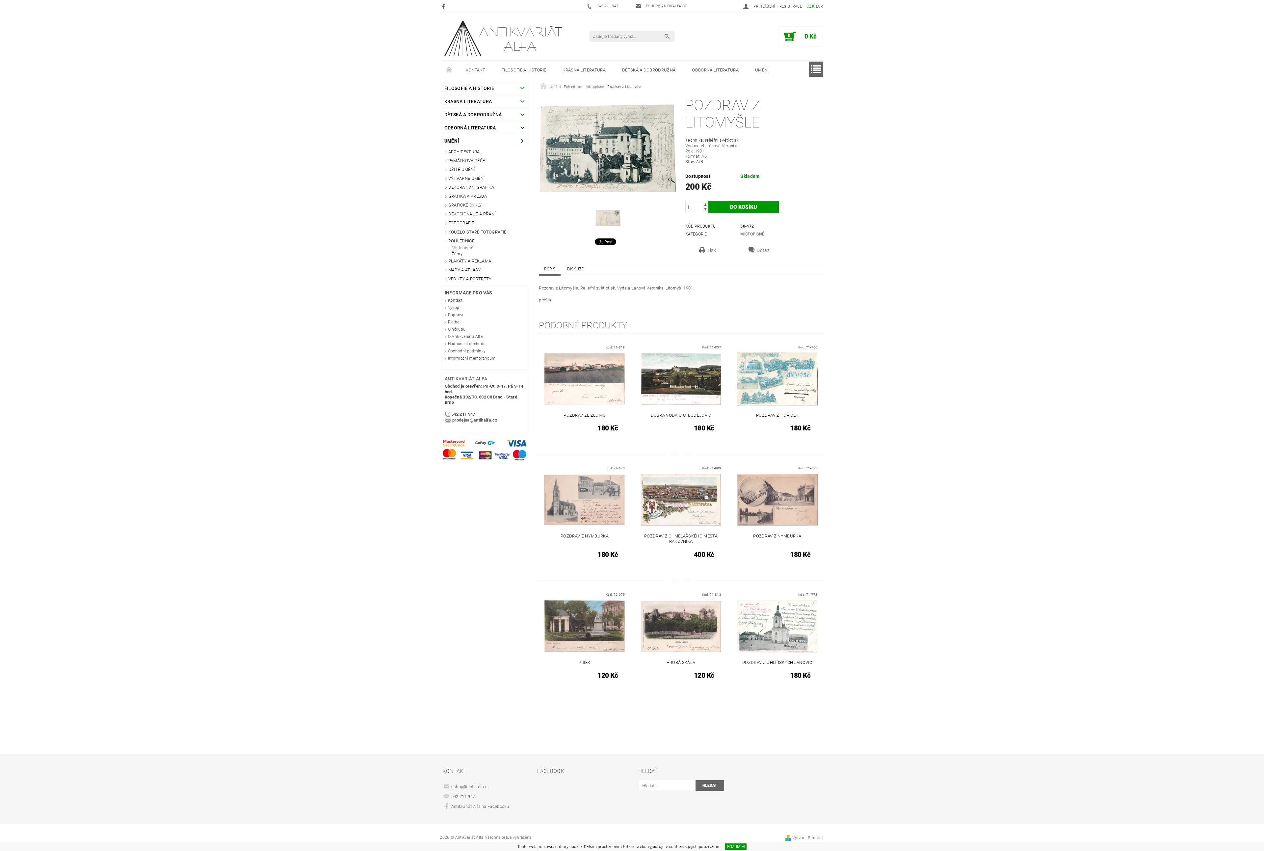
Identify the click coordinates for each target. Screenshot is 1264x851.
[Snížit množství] (705, 210)
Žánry (457, 253)
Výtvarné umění (466, 178)
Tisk (711, 250)
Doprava (455, 315)
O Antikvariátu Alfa (465, 336)
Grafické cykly (465, 205)
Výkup (454, 307)
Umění (762, 70)
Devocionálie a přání (471, 213)
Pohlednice (461, 240)
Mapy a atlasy (464, 269)
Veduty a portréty (469, 278)
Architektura (464, 151)
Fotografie (461, 222)
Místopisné (462, 247)
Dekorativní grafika (471, 187)
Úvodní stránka (449, 70)
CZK (810, 6)
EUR (819, 6)
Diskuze (575, 269)
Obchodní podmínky (467, 351)
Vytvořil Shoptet (807, 837)
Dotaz (763, 250)
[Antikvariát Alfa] (504, 38)
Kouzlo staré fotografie (477, 232)
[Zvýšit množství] (705, 204)
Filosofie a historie (524, 70)
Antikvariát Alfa (466, 378)
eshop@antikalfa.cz (470, 786)
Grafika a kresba (467, 196)
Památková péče (466, 160)
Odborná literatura (715, 70)
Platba (454, 322)
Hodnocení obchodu (467, 344)
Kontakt (475, 70)
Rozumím (736, 846)
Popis (549, 269)
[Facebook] (444, 6)
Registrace (790, 6)
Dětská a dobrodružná (648, 70)
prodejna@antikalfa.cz (474, 420)
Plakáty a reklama (469, 261)
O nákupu (457, 329)
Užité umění (461, 169)
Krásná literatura (584, 70)
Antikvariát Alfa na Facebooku (480, 806)
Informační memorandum (472, 358)
